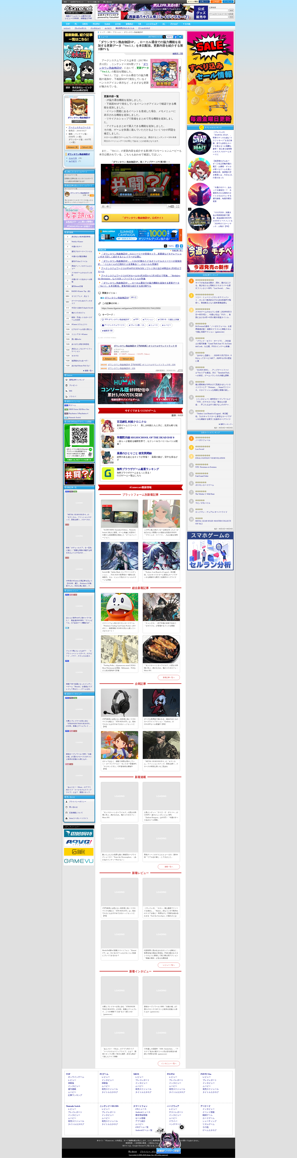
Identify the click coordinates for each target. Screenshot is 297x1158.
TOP (68, 24)
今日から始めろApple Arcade (82, 308)
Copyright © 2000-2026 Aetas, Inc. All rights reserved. (148, 1155)
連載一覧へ (89, 371)
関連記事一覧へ (177, 250)
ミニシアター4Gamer (80, 334)
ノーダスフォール (202, 440)
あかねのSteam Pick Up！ (81, 366)
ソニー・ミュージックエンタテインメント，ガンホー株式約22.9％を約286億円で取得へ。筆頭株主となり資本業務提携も (213, 300)
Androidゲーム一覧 (143, 1130)
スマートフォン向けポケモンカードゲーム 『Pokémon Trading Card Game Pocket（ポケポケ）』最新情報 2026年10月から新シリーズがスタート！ (119, 627)
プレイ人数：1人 (137, 325)
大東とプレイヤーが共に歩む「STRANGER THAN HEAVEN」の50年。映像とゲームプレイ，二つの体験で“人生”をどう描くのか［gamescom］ (79, 723)
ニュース (73, 158)
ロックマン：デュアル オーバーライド (211, 512)
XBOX (85, 24)
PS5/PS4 (96, 24)
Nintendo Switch (75, 417)
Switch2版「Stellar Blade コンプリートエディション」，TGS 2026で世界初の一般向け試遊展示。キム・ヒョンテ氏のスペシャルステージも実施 (119, 576)
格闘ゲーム (207, 1115)
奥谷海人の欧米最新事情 (81, 237)
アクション (149, 319)
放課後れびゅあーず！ (80, 361)
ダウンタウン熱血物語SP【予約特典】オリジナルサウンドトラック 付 (145, 346)
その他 (205, 1127)
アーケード (205, 1106)
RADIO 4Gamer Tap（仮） (81, 291)
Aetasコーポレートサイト (78, 818)
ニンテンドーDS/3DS (109, 1106)
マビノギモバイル (202, 503)
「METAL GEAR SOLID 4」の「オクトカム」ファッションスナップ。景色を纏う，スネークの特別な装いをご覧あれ (79, 517)
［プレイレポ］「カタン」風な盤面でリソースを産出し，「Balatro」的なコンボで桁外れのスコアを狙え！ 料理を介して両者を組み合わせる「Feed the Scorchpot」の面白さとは (161, 912)
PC (76, 24)
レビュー (67, 28)
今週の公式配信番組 (79, 256)
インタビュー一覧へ (168, 1063)
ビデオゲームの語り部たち (82, 329)
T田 (108, 331)
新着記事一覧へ (169, 677)
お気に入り (204, 1)
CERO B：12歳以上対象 (169, 319)
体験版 (71, 1083)
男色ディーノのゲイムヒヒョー (82, 267)
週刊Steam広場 (77, 286)
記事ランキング (75, 1095)
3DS (136, 319)
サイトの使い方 (93, 2)
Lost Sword (199, 449)
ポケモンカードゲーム (204, 485)
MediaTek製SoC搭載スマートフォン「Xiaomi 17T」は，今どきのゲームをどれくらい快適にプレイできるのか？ (119, 952)
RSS (65, 2)
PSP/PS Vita (206, 1074)
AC (163, 24)
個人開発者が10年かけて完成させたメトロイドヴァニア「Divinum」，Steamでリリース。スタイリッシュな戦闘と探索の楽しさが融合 (213, 387)
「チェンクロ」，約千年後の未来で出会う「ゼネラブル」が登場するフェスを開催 (160, 624)
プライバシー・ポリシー (149, 1151)
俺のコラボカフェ (78, 313)
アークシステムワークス (80, 127)
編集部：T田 (178, 53)
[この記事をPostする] (164, 36)
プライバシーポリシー (77, 801)
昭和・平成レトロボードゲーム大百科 (82, 318)
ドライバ (72, 396)
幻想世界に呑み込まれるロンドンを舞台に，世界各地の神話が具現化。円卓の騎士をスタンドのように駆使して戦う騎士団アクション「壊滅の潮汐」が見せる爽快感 (161, 954)
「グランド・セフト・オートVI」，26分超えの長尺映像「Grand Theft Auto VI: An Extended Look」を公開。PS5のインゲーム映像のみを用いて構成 (213, 344)
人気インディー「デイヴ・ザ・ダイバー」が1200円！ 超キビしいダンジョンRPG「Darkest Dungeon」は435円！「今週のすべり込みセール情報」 (161, 816)
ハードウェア (151, 24)
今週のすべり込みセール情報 (82, 280)
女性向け (129, 24)
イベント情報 (208, 1112)
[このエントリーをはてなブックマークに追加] (180, 38)
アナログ (174, 24)
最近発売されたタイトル (125, 28)
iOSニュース (140, 1109)
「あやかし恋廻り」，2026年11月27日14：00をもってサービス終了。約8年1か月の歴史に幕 (213, 358)
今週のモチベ (77, 246)
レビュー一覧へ (169, 965)
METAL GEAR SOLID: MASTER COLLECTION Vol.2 (213, 522)
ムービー (108, 28)
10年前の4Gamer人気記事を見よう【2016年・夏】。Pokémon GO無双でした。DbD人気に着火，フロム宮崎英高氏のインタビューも (79, 583)
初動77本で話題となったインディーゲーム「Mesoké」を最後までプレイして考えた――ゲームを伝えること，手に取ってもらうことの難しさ (79, 686)
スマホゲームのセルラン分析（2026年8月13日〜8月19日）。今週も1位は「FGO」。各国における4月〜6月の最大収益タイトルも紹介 (213, 315)
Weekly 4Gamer (77, 241)
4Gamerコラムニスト (80, 324)
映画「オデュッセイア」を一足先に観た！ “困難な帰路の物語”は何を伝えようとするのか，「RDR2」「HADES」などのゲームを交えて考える (79, 550)
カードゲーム (208, 1118)
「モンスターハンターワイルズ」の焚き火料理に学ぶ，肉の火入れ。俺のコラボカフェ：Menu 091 (161, 667)
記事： (86, 195)
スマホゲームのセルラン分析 (82, 274)
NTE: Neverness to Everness (206, 467)
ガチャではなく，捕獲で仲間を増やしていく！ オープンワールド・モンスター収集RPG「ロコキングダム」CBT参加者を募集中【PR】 (119, 765)
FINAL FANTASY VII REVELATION (210, 458)
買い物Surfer (76, 339)
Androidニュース (142, 1112)
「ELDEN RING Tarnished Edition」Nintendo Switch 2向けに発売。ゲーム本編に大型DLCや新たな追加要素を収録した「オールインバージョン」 (119, 533)
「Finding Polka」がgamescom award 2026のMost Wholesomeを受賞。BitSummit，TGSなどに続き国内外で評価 (119, 667)
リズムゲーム (208, 1124)
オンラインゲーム (76, 1077)
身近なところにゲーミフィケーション (82, 350)
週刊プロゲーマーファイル (82, 251)
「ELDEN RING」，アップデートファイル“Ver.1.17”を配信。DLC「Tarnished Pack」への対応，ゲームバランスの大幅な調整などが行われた (213, 373)
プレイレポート (80, 28)
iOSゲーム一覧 (141, 1127)
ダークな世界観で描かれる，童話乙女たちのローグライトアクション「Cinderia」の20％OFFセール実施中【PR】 (161, 721)
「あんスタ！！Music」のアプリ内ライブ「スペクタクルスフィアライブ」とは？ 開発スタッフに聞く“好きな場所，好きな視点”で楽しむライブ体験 (79, 790)
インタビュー (95, 28)
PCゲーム (72, 405)
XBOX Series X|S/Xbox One (79, 409)
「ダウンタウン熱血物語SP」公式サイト (143, 218)
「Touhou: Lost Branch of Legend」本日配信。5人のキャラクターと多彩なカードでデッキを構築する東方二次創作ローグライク (160, 574)
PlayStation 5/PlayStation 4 (78, 413)
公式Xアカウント (77, 2)
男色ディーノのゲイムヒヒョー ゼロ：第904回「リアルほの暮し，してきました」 (161, 856)
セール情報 (140, 1118)
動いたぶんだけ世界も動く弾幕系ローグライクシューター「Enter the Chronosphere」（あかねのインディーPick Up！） (119, 857)
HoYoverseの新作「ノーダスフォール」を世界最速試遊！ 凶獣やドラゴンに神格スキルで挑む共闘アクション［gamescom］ (213, 329)
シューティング (209, 1121)
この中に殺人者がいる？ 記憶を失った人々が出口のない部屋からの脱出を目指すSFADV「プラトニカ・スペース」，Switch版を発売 (161, 532)
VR (139, 24)
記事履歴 (216, 1)
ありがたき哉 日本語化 (80, 344)
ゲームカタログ (144, 28)
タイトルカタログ (110, 1092)
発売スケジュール (110, 1089)
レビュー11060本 (72, 18)
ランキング (228, 1)
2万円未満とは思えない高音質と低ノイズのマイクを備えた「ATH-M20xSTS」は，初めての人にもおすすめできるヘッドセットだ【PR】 (119, 723)
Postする (169, 37)
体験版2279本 (86, 18)
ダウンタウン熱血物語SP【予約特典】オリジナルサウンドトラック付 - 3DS (141, 364)
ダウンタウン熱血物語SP (79, 118)
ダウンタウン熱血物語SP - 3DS (121, 368)
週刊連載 (72, 1089)
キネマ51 (75, 356)
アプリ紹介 (140, 1121)
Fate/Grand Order (201, 476)
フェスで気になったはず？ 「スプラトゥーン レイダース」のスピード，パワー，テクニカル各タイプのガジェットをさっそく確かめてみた (79, 653)
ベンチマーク (175, 1124)
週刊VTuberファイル (79, 261)
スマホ (118, 24)
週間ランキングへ (226, 424)
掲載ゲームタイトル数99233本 (78, 16)
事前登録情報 (141, 1115)
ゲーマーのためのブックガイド (82, 302)
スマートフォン (140, 1106)
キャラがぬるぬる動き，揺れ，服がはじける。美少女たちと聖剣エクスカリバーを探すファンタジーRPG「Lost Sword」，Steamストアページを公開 (213, 286)
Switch (107, 24)
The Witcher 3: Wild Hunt (204, 494)
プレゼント (73, 385)
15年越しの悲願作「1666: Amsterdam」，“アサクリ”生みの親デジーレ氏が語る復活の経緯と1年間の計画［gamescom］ (161, 1051)
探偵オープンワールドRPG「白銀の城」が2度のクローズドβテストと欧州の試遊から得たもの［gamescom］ (79, 756)
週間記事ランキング (76, 379)
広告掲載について (76, 812)
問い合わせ (107, 2)
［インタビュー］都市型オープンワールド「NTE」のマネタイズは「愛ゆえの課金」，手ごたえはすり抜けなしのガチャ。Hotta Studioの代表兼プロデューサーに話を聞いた (213, 402)
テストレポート (176, 1112)
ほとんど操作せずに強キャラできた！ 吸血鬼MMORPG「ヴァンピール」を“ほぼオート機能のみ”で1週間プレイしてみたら (79, 620)
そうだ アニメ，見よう (80, 296)
